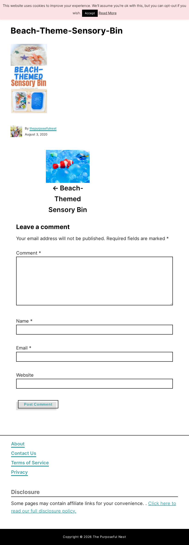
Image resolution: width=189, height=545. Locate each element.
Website (25, 375)
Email (23, 348)
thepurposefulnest (43, 128)
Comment (28, 253)
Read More (108, 13)
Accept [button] (90, 13)
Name (24, 321)
